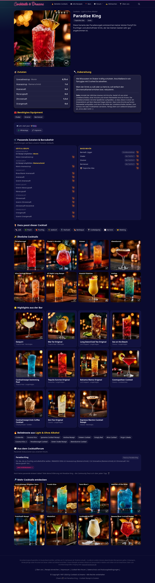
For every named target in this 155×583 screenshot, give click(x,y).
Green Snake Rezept (59, 442)
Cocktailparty (94, 230)
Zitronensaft (21, 99)
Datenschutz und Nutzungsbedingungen (103, 570)
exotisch (52, 230)
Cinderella (19, 437)
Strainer (28, 117)
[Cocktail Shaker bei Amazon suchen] (137, 156)
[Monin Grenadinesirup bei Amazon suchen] (73, 157)
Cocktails (76, 11)
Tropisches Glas (79, 20)
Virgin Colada (126, 437)
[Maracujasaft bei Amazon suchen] (73, 191)
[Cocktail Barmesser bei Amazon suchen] (137, 164)
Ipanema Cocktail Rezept (50, 437)
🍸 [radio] (56, 13)
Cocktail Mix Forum (78, 570)
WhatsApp (24, 130)
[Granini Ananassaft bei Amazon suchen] (73, 180)
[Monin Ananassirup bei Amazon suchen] (73, 166)
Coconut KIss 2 (21, 442)
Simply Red (98, 437)
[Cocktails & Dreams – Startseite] (29, 4)
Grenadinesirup (23, 79)
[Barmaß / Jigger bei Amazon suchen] (137, 152)
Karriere (108, 230)
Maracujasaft (22, 94)
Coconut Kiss (32, 437)
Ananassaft (21, 89)
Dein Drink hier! (24, 64)
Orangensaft (21, 103)
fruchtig (40, 230)
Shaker (18, 117)
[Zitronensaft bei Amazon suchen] (73, 198)
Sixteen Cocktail (84, 437)
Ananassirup (21, 84)
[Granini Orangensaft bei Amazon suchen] (73, 216)
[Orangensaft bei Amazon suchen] (73, 212)
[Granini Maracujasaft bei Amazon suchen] (73, 187)
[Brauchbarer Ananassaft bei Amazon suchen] (73, 173)
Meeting (121, 230)
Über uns (39, 570)
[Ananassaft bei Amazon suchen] (73, 177)
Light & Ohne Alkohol (89, 11)
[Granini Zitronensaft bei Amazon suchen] (73, 202)
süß (18, 230)
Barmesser (38, 117)
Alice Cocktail (112, 437)
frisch (28, 230)
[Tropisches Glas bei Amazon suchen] (137, 168)
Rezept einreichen (52, 570)
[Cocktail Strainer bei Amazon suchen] (137, 160)
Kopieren (37, 130)
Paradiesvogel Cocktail (39, 442)
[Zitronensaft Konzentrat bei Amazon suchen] (73, 205)
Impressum (65, 570)
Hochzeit (65, 230)
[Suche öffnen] (139, 4)
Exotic (90, 20)
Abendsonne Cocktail (79, 442)
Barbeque (79, 230)
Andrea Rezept (69, 437)
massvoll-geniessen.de (89, 565)
